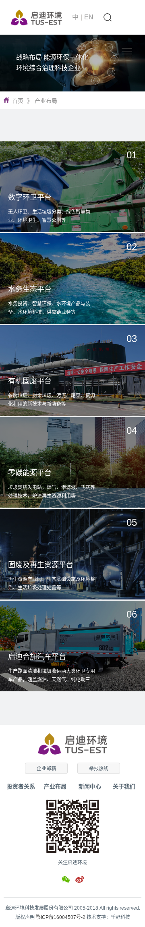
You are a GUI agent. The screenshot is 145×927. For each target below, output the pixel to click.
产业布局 (46, 100)
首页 (17, 100)
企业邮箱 (46, 768)
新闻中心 (90, 786)
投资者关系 (21, 786)
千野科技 (120, 917)
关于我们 (124, 786)
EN (88, 17)
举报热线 (98, 768)
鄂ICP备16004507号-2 (60, 917)
